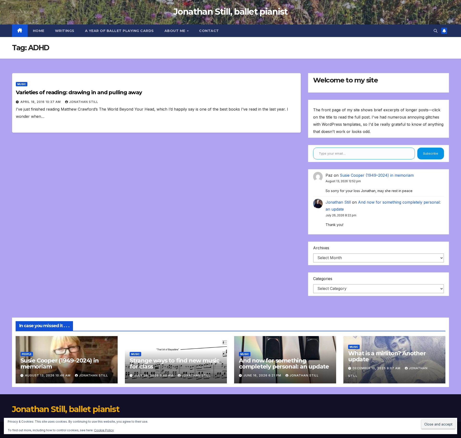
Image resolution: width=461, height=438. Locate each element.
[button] (435, 30)
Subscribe (430, 153)
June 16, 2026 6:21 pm (262, 375)
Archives (321, 247)
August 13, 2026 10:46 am (48, 375)
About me (175, 31)
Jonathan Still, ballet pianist (230, 11)
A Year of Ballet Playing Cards (119, 31)
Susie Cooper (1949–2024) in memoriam (377, 175)
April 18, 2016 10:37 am (41, 102)
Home (38, 31)
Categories (322, 278)
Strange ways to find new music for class (174, 363)
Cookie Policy (104, 430)
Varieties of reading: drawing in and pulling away (79, 92)
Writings (64, 31)
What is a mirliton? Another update (387, 356)
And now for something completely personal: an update (284, 363)
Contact (209, 31)
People (26, 354)
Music (21, 84)
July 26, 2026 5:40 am (154, 375)
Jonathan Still (83, 102)
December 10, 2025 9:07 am (377, 368)
